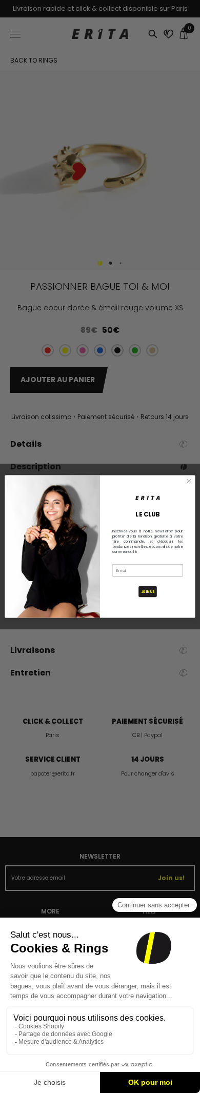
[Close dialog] (189, 481)
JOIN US (147, 591)
